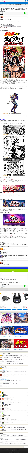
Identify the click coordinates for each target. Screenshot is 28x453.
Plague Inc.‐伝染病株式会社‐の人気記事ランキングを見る (6, 382)
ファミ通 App (2, 1)
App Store (14, 268)
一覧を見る (26, 312)
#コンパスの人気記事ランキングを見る (4, 370)
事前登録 (12, 6)
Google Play (14, 271)
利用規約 (7, 449)
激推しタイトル (15, 6)
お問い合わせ (3, 449)
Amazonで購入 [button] (5, 309)
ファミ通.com (20, 449)
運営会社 (9, 449)
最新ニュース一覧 (12, 4)
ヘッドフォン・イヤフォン (4, 291)
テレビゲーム (19, 291)
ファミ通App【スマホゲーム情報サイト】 (4, 4)
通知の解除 (17, 449)
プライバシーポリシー (13, 449)
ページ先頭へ (25, 446)
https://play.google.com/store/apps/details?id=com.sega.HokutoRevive (12, 26)
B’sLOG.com (24, 449)
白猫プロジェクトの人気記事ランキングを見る (5, 379)
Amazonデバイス (14, 291)
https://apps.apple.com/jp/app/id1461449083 (8, 25)
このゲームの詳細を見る (6, 264)
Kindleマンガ (9, 291)
